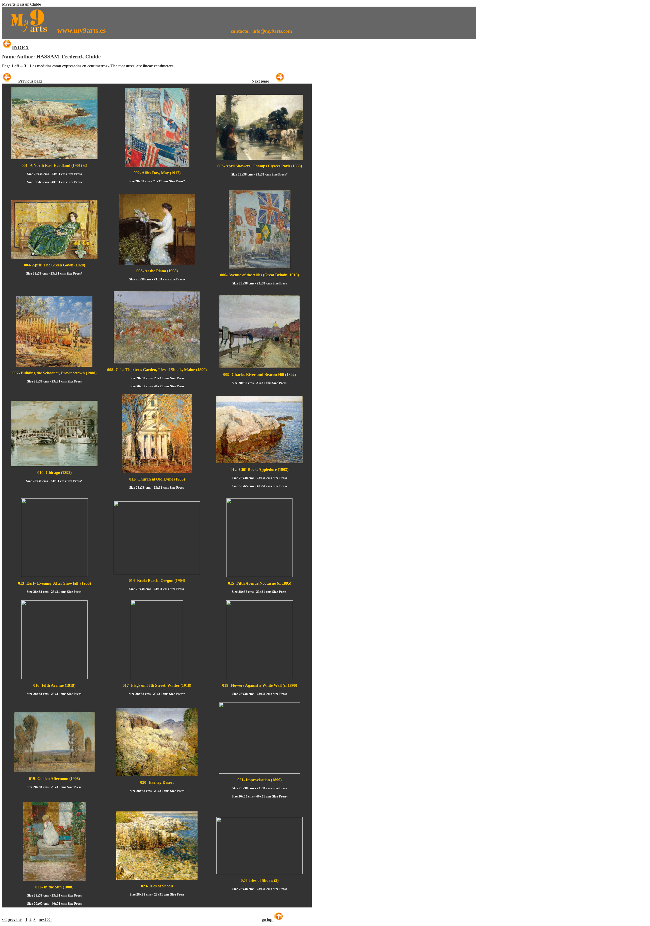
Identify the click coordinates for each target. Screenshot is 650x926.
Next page (260, 81)
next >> (45, 919)
